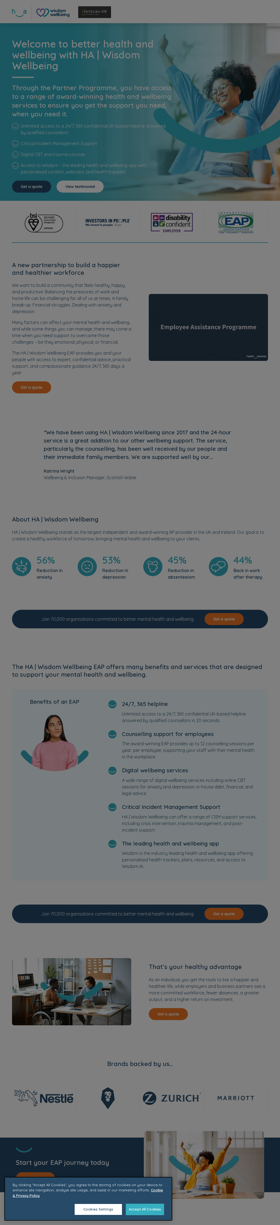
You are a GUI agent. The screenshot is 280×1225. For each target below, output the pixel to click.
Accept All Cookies (145, 1209)
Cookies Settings (98, 1209)
